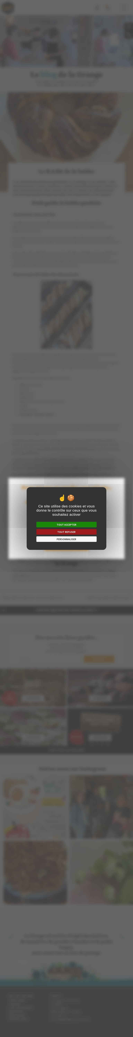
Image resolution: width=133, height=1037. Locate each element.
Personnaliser (66, 539)
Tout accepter (66, 524)
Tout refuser (66, 532)
